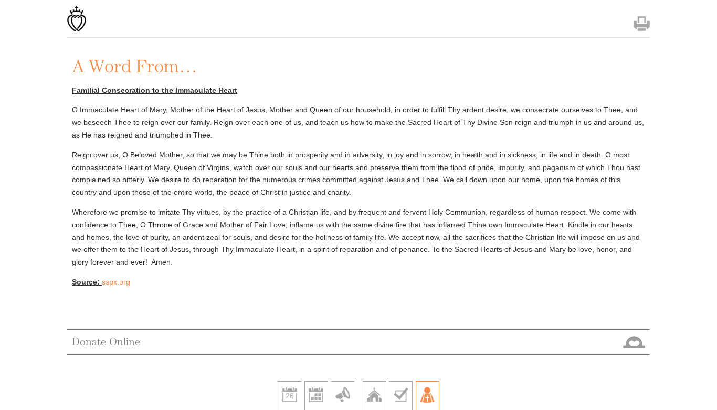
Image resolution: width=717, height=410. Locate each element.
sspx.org (116, 282)
